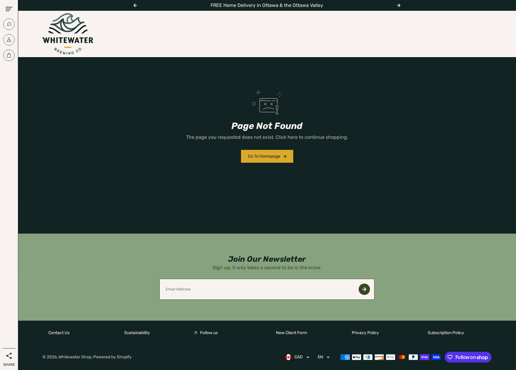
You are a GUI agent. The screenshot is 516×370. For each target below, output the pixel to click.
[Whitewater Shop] (67, 34)
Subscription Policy (446, 332)
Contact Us (59, 332)
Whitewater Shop (75, 357)
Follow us (209, 332)
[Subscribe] (364, 289)
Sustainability (137, 332)
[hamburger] (9, 9)
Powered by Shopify (112, 357)
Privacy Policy (365, 332)
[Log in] (9, 39)
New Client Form (291, 332)
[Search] (9, 24)
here (293, 137)
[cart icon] (9, 55)
